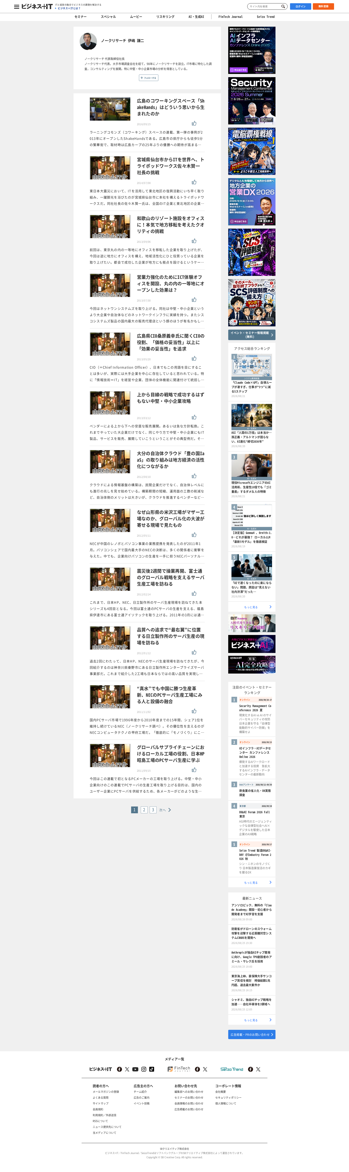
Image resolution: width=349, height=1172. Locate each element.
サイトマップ (100, 1103)
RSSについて (100, 1121)
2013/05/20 (144, 359)
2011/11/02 (144, 712)
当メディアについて (104, 1132)
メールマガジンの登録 (106, 1091)
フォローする (150, 77)
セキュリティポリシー (228, 1097)
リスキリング (165, 16)
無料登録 (324, 6)
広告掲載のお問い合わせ (188, 1109)
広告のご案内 (141, 1097)
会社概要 (220, 1091)
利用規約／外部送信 (104, 1115)
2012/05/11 (144, 535)
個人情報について (225, 1103)
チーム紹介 (140, 1091)
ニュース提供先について (107, 1127)
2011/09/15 (144, 771)
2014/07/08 (144, 183)
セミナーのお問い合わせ (188, 1097)
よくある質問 (100, 1097)
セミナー (81, 16)
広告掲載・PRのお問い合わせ (250, 1034)
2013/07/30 (144, 300)
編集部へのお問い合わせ (188, 1091)
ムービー (136, 16)
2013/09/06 (144, 242)
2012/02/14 (144, 594)
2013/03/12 (144, 418)
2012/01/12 (144, 653)
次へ (162, 809)
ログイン (301, 6)
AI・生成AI (196, 16)
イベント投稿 (141, 1103)
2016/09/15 (144, 124)
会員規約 (98, 1109)
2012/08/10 (144, 477)
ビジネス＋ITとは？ (69, 8)
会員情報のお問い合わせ (188, 1103)
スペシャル (108, 16)
